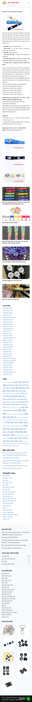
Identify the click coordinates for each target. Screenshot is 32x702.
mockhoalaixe (20, 443)
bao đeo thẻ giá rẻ (12, 385)
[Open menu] (28, 3)
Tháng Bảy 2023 (8, 313)
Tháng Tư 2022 (7, 331)
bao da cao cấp (6, 382)
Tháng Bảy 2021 (7, 342)
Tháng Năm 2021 (8, 347)
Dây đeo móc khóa (8, 487)
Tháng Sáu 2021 (7, 345)
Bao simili (5, 485)
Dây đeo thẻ (6, 489)
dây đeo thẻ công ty (19, 414)
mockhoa (25, 441)
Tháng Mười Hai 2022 (9, 317)
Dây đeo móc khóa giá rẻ (19, 399)
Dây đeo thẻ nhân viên (16, 422)
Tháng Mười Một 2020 (9, 361)
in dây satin (22, 438)
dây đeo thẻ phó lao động (18, 426)
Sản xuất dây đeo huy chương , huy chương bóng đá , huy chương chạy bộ (15, 242)
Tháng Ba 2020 (7, 365)
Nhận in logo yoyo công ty (10, 514)
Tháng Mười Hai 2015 (9, 372)
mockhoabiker (6, 443)
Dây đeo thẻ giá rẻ (8, 494)
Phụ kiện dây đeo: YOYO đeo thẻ (12, 280)
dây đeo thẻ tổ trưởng (20, 435)
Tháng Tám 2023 (8, 310)
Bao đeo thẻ (11, 382)
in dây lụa (12, 438)
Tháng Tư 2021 (7, 349)
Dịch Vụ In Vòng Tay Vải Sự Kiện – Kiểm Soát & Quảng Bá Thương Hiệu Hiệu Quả (15, 203)
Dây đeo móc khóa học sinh (10, 402)
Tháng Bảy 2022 (8, 324)
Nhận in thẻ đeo (7, 517)
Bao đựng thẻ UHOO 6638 (10, 222)
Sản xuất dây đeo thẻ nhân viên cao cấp (14, 262)
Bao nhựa (5, 480)
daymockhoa (11, 393)
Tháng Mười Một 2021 (9, 338)
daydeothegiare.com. (8, 120)
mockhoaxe (26, 443)
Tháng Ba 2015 (7, 374)
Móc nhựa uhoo (7, 510)
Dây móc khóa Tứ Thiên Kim (10, 299)
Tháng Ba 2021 (7, 351)
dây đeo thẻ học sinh (21, 417)
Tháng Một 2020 (8, 370)
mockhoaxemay (6, 445)
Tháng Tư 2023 (7, 315)
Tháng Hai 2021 (7, 354)
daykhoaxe (5, 393)
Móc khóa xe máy (14, 445)
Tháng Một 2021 (7, 356)
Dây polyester (7, 505)
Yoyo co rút (6, 519)
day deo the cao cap (16, 391)
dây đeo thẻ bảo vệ (10, 414)
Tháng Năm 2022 (8, 329)
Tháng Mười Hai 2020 (9, 358)
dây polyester (12, 396)
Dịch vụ (5, 507)
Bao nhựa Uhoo (7, 482)
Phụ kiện (4, 561)
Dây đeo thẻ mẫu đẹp (9, 498)
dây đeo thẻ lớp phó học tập (14, 419)
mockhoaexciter (13, 443)
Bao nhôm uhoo (7, 478)
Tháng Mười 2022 (8, 319)
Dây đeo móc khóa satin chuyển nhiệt (13, 407)
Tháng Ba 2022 (7, 333)
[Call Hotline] (28, 699)
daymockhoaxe (17, 393)
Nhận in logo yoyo (8, 512)
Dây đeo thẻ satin (8, 503)
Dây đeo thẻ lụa (7, 496)
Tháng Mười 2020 (8, 363)
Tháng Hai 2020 (7, 367)
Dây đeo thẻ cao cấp (9, 492)
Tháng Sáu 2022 (8, 326)
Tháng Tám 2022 (8, 322)
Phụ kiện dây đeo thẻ (8, 564)
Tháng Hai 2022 (7, 335)
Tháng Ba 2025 (7, 308)
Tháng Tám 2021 (8, 340)
